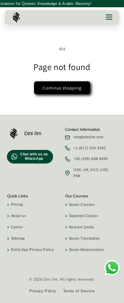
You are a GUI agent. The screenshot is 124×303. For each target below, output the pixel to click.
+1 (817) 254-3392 (90, 148)
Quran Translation (84, 238)
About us (18, 216)
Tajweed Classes (83, 216)
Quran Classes (81, 205)
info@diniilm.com (89, 137)
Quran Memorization (86, 250)
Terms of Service (79, 291)
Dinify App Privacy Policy (32, 250)
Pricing (17, 205)
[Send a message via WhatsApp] (112, 268)
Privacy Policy (42, 291)
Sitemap (18, 238)
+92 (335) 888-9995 (91, 159)
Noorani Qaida (81, 227)
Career (17, 227)
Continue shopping (62, 88)
